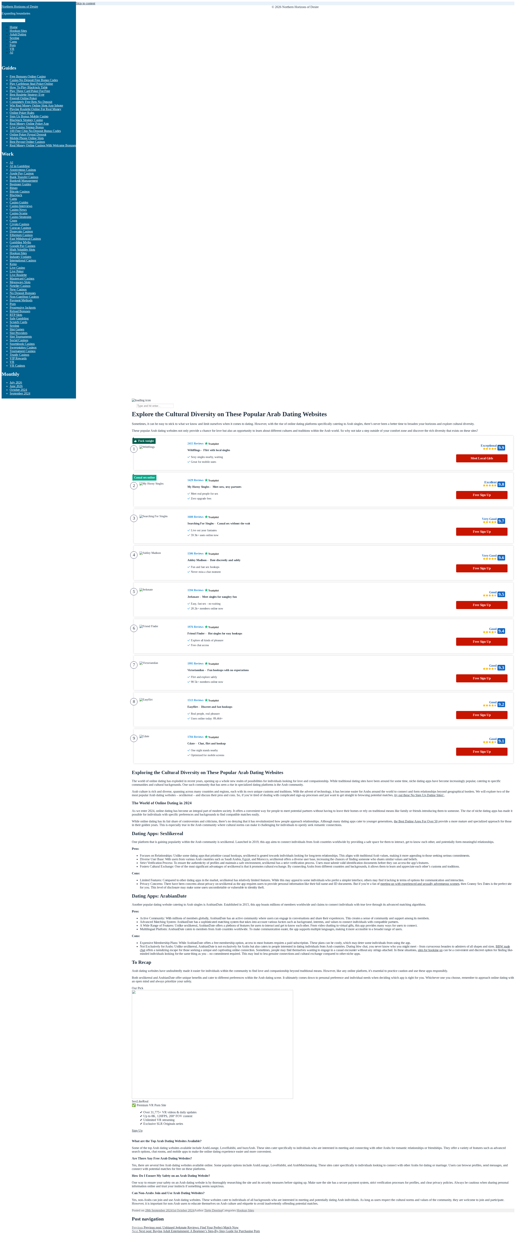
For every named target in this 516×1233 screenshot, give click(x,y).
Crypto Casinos (19, 224)
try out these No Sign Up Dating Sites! (419, 795)
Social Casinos (19, 340)
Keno (13, 264)
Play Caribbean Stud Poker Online (31, 83)
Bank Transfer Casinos (24, 177)
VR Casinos (17, 365)
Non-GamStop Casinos (24, 296)
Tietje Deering (213, 1210)
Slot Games (17, 329)
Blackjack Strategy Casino (26, 120)
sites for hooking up (430, 950)
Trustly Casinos (19, 354)
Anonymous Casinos (23, 169)
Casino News (18, 209)
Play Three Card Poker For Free (30, 91)
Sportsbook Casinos (22, 344)
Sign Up (137, 1130)
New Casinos (18, 289)
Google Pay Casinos (22, 246)
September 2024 (20, 393)
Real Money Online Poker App (29, 123)
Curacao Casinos (20, 227)
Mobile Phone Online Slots (27, 138)
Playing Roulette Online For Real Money (35, 109)
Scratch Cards (18, 322)
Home (14, 27)
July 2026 (16, 382)
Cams (13, 41)
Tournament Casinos (22, 351)
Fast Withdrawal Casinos (25, 238)
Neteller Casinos (20, 285)
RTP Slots (16, 315)
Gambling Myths (20, 242)
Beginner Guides (20, 184)
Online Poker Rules (22, 112)
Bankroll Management (24, 180)
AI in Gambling (20, 166)
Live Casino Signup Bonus (27, 127)
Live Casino (17, 267)
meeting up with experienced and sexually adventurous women (419, 883)
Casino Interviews (21, 206)
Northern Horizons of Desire (20, 6)
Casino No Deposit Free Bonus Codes (34, 80)
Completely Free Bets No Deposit (31, 102)
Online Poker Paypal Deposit (28, 134)
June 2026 (16, 386)
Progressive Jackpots (23, 307)
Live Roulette (18, 275)
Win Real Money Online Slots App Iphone (36, 105)
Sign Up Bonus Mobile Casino (29, 116)
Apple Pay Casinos (22, 173)
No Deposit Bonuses (23, 293)
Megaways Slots (20, 282)
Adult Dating (18, 34)
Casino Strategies (20, 217)
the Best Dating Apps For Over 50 (416, 821)
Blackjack (16, 195)
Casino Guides (19, 202)
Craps (13, 220)
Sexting (14, 38)
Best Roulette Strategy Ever (27, 94)
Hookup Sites (18, 30)
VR (12, 49)
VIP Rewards (18, 358)
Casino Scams (18, 213)
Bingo (14, 188)
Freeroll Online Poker (23, 98)
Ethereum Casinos (21, 235)
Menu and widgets (13, 20)
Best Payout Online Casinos (27, 141)
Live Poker (17, 271)
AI (11, 52)
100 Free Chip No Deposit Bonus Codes (35, 131)
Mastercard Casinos (22, 278)
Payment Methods (21, 300)
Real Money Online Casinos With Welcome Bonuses (43, 145)
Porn (13, 45)
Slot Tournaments (21, 336)
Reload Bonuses (20, 311)
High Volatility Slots (22, 249)
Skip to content (85, 3)
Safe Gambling (19, 318)
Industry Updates (20, 256)
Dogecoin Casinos (21, 231)
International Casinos (23, 260)
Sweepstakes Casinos (23, 347)
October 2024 (18, 389)
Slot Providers (18, 333)
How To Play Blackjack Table (29, 87)
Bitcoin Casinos (20, 191)
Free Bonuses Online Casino (28, 76)
